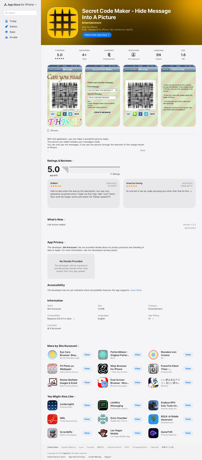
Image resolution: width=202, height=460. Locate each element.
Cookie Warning (94, 457)
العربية (81, 447)
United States (52, 447)
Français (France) (114, 447)
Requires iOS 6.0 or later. (59, 318)
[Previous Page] (44, 193)
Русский (90, 447)
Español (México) (69, 447)
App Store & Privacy (77, 457)
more (142, 150)
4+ (149, 318)
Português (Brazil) (140, 447)
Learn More (136, 290)
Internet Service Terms (56, 457)
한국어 (127, 447)
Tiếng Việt (154, 447)
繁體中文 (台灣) (168, 447)
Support (107, 457)
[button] (20, 21)
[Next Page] (199, 193)
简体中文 (100, 447)
